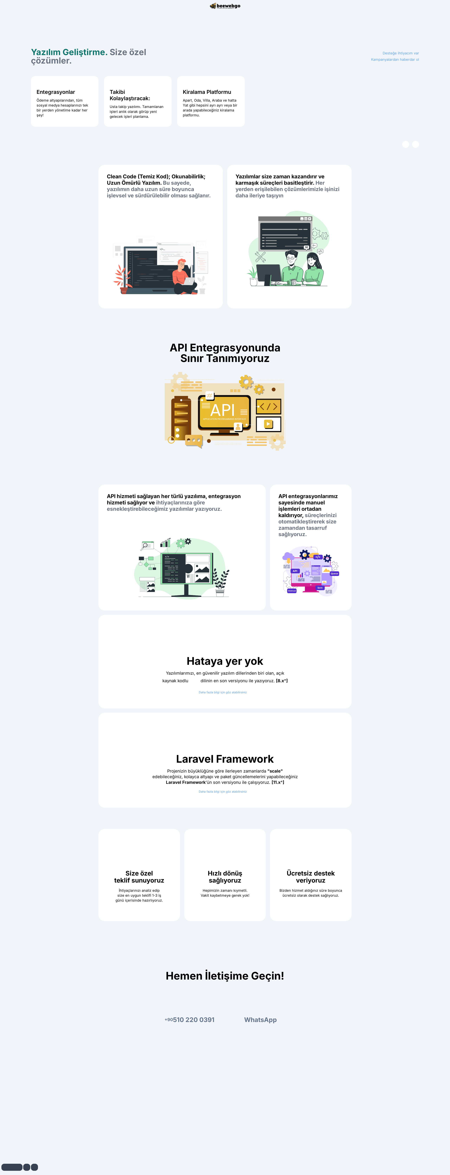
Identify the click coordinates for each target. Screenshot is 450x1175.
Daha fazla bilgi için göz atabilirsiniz (223, 692)
